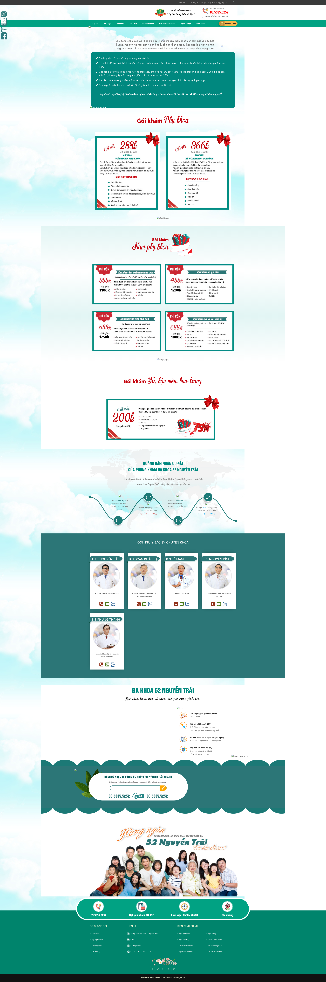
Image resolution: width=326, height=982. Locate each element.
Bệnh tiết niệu (148, 24)
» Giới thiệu (94, 934)
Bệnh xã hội (186, 24)
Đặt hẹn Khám (230, 24)
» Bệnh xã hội (211, 934)
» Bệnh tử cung (182, 940)
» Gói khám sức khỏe (214, 952)
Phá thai (133, 24)
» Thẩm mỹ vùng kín (185, 946)
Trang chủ (94, 24)
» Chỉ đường (94, 952)
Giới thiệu (107, 24)
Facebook (180, 500)
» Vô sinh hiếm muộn (214, 940)
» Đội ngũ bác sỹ (96, 940)
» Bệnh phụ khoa (183, 934)
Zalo (204, 507)
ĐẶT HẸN (122, 500)
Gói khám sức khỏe (167, 24)
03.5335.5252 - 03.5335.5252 (141, 952)
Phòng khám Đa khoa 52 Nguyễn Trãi (144, 934)
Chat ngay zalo (136, 946)
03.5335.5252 (219, 12)
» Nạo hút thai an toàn (185, 952)
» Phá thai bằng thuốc (214, 946)
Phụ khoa (120, 24)
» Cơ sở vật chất (96, 946)
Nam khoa (200, 24)
